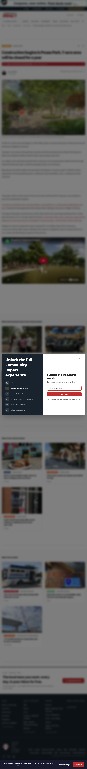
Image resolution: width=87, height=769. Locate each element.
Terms (69, 399)
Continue (64, 394)
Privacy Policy (77, 399)
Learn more (24, 766)
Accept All (78, 765)
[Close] (80, 358)
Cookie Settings (64, 765)
